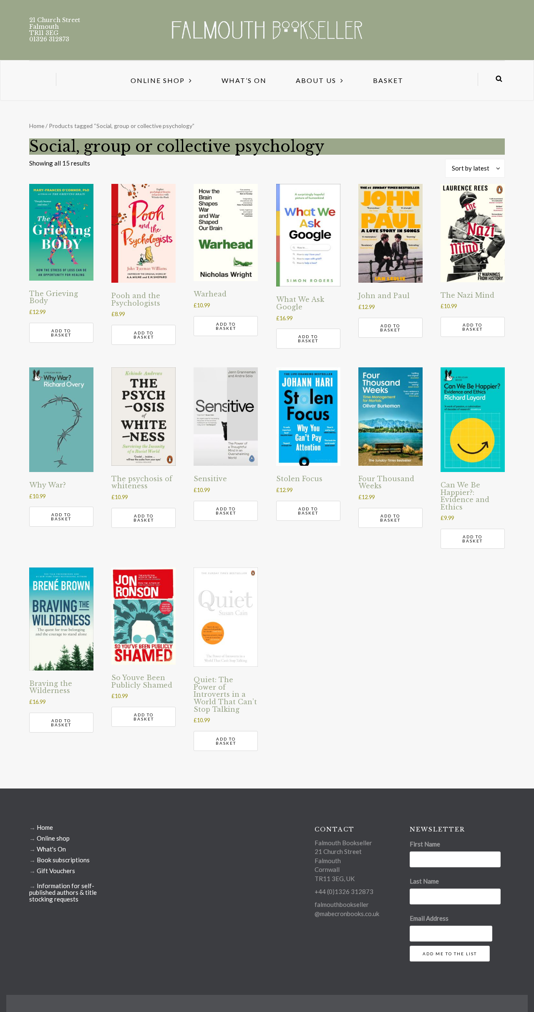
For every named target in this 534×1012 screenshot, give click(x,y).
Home (36, 125)
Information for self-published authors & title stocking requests (63, 892)
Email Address (429, 918)
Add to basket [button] (61, 332)
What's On (51, 849)
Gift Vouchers (56, 870)
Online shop (53, 838)
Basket (388, 80)
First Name (425, 844)
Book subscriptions (63, 860)
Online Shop (158, 80)
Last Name (424, 881)
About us (316, 80)
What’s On (244, 80)
